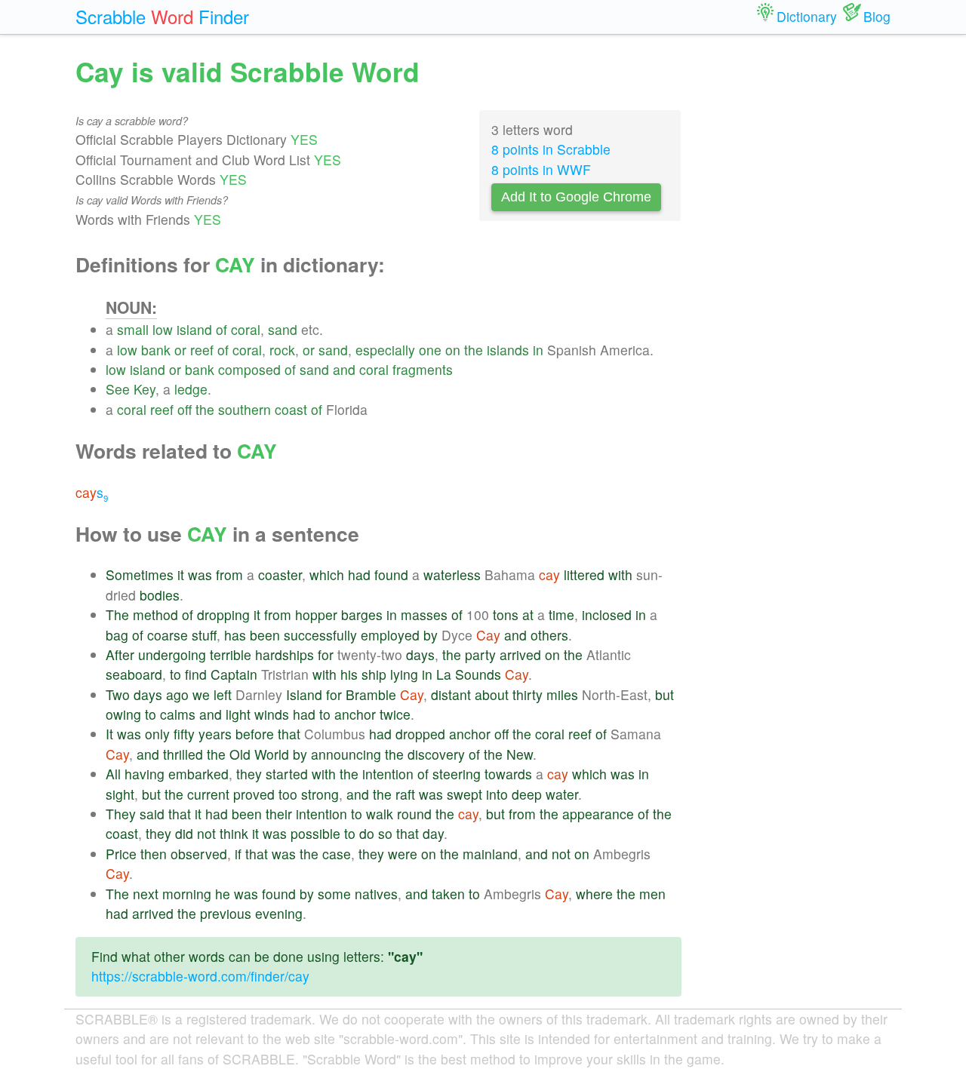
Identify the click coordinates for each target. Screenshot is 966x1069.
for (326, 654)
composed (249, 369)
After (120, 654)
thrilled (183, 754)
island (194, 329)
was (200, 574)
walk (379, 813)
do (366, 833)
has (235, 634)
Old (240, 754)
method (155, 614)
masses (424, 614)
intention (388, 773)
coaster (280, 574)
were (402, 853)
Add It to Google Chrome (576, 196)
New (519, 754)
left (223, 694)
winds (271, 714)
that (289, 733)
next (145, 893)
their (279, 813)
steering (456, 773)
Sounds (478, 674)
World (271, 754)
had (359, 574)
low (162, 329)
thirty (527, 694)
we (201, 694)
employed (390, 634)
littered (584, 574)
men (652, 893)
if (238, 853)
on (452, 349)
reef (202, 349)
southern (244, 409)
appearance (598, 813)
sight (120, 794)
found (391, 574)
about (492, 694)
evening (279, 913)
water (562, 794)
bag (117, 634)
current (208, 794)
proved (254, 794)
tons (505, 614)
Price (121, 853)
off (184, 409)
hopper (316, 614)
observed (199, 853)
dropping (223, 614)
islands (508, 349)
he (222, 893)
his (349, 674)
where (594, 893)
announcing (346, 754)
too (287, 794)
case (336, 853)
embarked (198, 773)
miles (562, 694)
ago (177, 694)
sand (282, 329)
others (549, 634)
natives (376, 893)
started (287, 773)
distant (451, 694)
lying (404, 674)
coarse (167, 634)
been (265, 634)
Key (144, 388)
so (385, 833)
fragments (422, 369)
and (344, 369)
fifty (184, 733)
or (180, 349)
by (430, 634)
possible (315, 833)
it (180, 574)
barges (362, 614)
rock (282, 349)
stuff (204, 634)
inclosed (607, 614)
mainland (490, 853)
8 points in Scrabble (551, 149)
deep (527, 794)
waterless (452, 574)
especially (385, 349)
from (229, 574)
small (133, 329)
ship (373, 674)
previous (225, 913)
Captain (234, 674)
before (254, 733)
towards (508, 773)
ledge (191, 388)
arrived (520, 654)
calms (177, 714)
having (145, 773)
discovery (436, 754)
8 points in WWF (541, 169)
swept (464, 794)
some (334, 893)
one (430, 349)
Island (304, 694)
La (443, 674)
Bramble (371, 694)
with (620, 574)
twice (395, 714)
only (157, 733)
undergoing (172, 654)
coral (245, 329)
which (326, 574)
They (121, 813)
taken (448, 893)
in (538, 349)
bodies (160, 594)
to (175, 674)
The (117, 614)
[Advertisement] (797, 279)
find (196, 674)
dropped (420, 733)
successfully (320, 634)
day (433, 833)
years (215, 733)
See (118, 388)
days (420, 654)
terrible (230, 654)
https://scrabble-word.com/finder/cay (200, 975)
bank (156, 349)
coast (291, 409)
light (238, 714)
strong (320, 794)
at (528, 614)
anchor (355, 714)
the (473, 349)
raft (405, 794)
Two (118, 694)
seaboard (134, 674)
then (153, 853)
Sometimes (140, 574)
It (109, 733)
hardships (284, 654)
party (480, 654)
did (184, 833)
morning (186, 893)
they (249, 773)
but (664, 694)
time (561, 614)
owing (123, 714)
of (221, 329)
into (497, 794)
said (152, 813)
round (414, 813)
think (234, 833)
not (206, 833)
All (113, 773)
